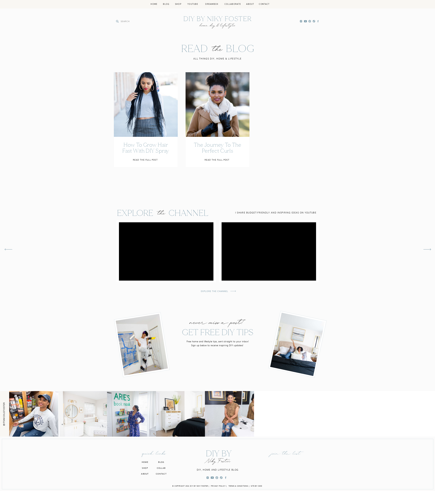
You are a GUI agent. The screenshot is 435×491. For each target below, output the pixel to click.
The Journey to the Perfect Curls (217, 147)
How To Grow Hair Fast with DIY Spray (145, 147)
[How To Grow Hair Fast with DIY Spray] (146, 104)
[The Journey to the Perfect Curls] (217, 104)
